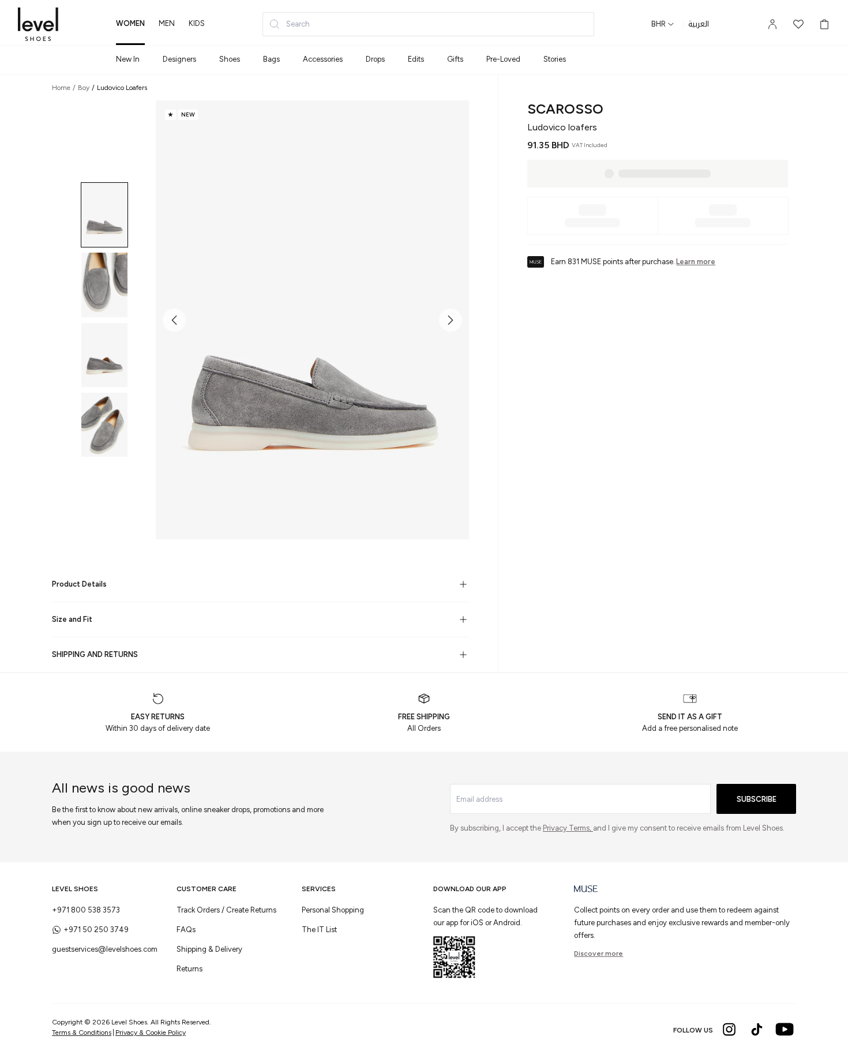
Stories (554, 59)
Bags (271, 59)
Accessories (323, 59)
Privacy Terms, (568, 828)
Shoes (229, 59)
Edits (416, 59)
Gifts (455, 59)
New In (128, 59)
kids (197, 23)
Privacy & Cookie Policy (150, 1032)
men (167, 23)
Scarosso (565, 108)
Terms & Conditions (81, 1032)
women (130, 23)
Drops (375, 59)
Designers (179, 59)
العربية (698, 24)
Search (298, 24)
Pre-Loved (503, 59)
